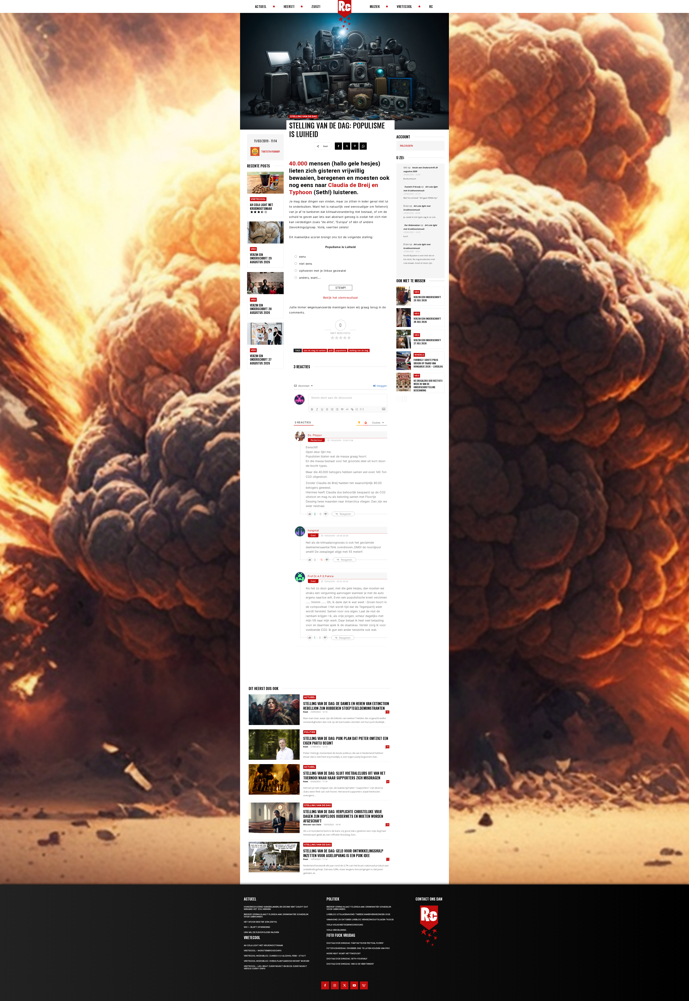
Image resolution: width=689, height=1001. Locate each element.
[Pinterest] (354, 146)
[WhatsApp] (363, 146)
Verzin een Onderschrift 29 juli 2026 (427, 298)
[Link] (352, 409)
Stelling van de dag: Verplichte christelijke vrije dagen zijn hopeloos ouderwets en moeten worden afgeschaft (343, 816)
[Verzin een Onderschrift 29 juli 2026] (403, 296)
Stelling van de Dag (303, 116)
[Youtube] (354, 985)
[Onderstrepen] (322, 409)
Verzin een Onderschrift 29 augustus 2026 (261, 258)
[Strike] (327, 409)
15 (387, 712)
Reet (305, 711)
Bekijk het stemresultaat (340, 297)
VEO (253, 249)
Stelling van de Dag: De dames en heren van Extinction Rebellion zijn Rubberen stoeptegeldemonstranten (346, 706)
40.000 (298, 163)
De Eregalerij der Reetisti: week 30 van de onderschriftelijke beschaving (428, 385)
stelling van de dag (358, 350)
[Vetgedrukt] (312, 409)
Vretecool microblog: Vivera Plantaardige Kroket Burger (276, 961)
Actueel (309, 697)
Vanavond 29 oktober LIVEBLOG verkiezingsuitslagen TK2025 (360, 919)
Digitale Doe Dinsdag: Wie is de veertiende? (350, 964)
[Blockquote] (342, 409)
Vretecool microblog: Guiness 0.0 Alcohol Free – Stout (275, 956)
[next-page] (404, 399)
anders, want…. (310, 277)
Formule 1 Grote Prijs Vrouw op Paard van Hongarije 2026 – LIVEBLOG (428, 363)
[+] (362, 409)
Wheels (419, 355)
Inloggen (381, 385)
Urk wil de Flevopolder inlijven (261, 932)
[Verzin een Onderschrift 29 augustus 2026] (265, 232)
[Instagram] (335, 985)
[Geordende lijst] (332, 409)
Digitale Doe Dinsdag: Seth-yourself (347, 959)
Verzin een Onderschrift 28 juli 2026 (427, 320)
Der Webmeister (412, 225)
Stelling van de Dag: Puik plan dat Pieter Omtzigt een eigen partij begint (345, 741)
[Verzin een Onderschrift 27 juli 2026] (403, 339)
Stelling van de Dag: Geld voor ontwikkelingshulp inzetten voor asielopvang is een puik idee (343, 853)
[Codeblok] (347, 409)
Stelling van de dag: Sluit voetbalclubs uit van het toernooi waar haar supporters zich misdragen (344, 775)
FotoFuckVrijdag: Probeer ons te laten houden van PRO (358, 948)
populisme (341, 350)
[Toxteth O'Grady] (255, 151)
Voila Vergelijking (336, 930)
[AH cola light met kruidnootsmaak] (265, 183)
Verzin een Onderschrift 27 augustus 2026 (260, 360)
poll (330, 350)
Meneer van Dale (312, 824)
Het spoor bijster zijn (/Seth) (260, 922)
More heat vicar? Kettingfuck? (344, 953)
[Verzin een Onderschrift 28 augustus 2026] (265, 283)
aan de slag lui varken (315, 350)
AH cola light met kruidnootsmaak (261, 207)
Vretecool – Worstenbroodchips (263, 950)
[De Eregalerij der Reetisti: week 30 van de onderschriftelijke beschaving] (403, 382)
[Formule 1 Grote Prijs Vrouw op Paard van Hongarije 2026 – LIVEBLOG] (403, 360)
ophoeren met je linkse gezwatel (322, 270)
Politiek (309, 732)
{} (357, 409)
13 (387, 824)
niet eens (305, 263)
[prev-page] (398, 399)
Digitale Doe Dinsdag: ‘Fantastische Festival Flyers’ (355, 943)
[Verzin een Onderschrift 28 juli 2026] (403, 317)
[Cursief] (317, 409)
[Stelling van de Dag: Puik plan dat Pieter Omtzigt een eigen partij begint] (274, 744)
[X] (346, 146)
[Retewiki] (364, 985)
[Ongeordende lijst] (337, 409)
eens (302, 256)
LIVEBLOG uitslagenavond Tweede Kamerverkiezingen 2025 (358, 914)
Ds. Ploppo (315, 435)
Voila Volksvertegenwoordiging (345, 925)
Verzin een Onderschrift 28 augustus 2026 (261, 309)
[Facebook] (338, 146)
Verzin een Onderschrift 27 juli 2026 (427, 341)
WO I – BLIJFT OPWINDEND (257, 927)
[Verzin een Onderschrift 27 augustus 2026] (265, 334)
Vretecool (258, 199)
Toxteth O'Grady (270, 151)
